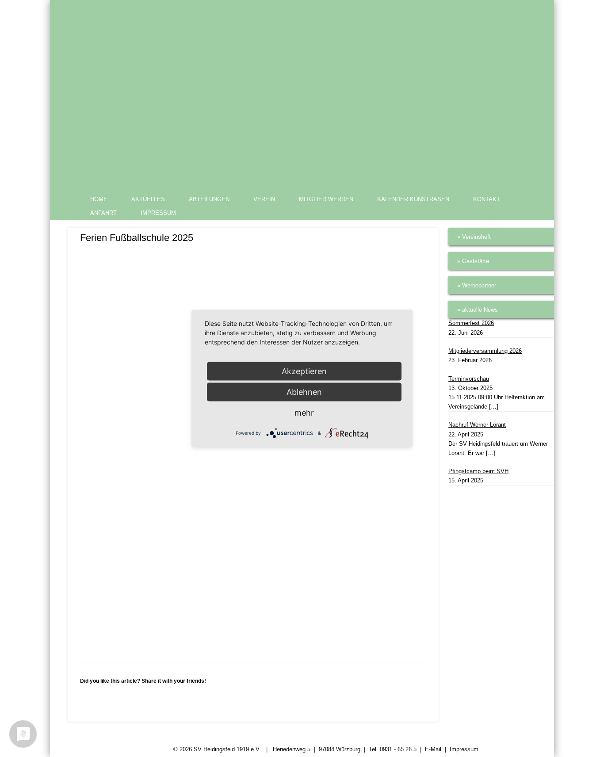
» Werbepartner (476, 285)
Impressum (158, 213)
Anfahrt (103, 213)
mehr (304, 412)
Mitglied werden (326, 199)
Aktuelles (148, 199)
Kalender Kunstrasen (413, 199)
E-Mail (433, 749)
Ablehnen (304, 392)
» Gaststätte (473, 261)
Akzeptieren (304, 371)
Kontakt (486, 199)
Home (98, 199)
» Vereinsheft (474, 236)
